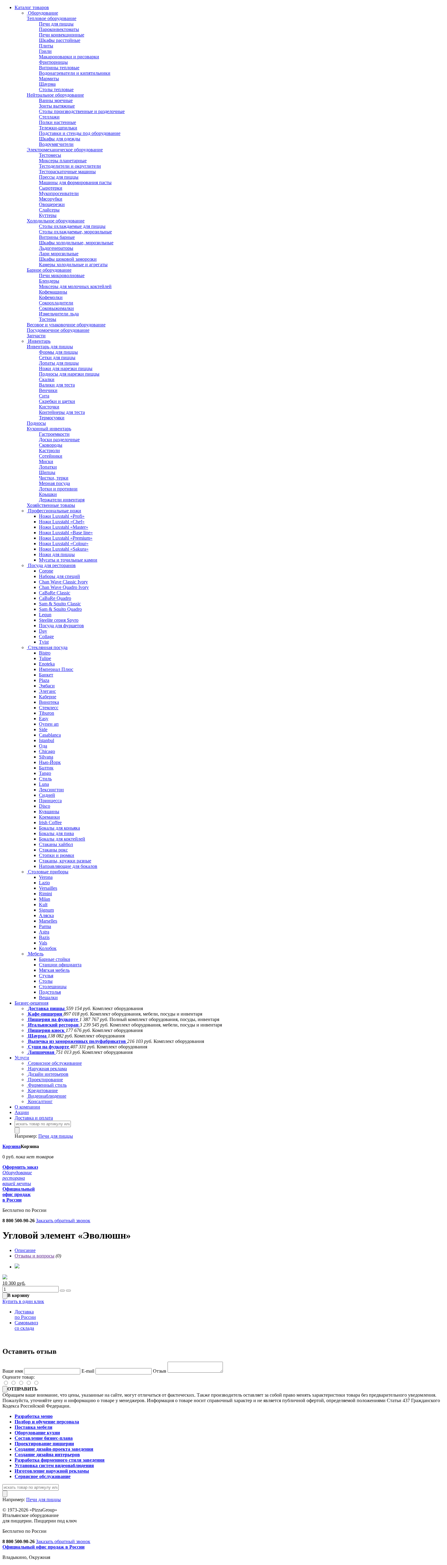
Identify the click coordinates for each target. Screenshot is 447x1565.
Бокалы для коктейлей (62, 838)
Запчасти (36, 335)
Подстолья (50, 992)
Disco (44, 806)
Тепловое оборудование (51, 18)
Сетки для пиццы (57, 357)
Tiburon (46, 713)
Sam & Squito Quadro (60, 609)
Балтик (46, 767)
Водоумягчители (56, 144)
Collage (46, 636)
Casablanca (50, 735)
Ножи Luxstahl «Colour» (63, 543)
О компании (27, 1106)
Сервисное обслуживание (54, 1063)
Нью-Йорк (50, 762)
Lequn (45, 614)
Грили (45, 51)
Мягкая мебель (54, 970)
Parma (45, 926)
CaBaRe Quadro (55, 598)
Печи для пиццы (56, 23)
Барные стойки (54, 959)
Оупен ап (49, 724)
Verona (46, 877)
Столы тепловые (56, 89)
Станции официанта (60, 964)
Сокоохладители (56, 302)
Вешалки (48, 997)
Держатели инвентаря (62, 499)
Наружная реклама (47, 1068)
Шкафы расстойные (59, 40)
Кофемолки (51, 297)
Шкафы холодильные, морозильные (76, 242)
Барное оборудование (49, 270)
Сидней (47, 795)
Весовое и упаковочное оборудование (66, 324)
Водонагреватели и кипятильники (74, 73)
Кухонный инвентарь (49, 428)
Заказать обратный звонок (63, 1220)
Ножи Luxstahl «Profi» (62, 516)
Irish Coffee (50, 822)
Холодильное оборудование (56, 220)
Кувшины (49, 811)
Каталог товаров (32, 7)
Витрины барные (57, 237)
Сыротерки (50, 188)
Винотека (49, 702)
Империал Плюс (56, 669)
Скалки (46, 379)
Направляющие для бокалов (68, 866)
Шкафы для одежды (59, 138)
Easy (43, 718)
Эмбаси (47, 685)
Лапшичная (41, 1052)
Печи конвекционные (61, 34)
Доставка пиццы (46, 1008)
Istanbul (46, 740)
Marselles (48, 921)
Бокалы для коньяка (59, 828)
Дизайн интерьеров (47, 1074)
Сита (44, 395)
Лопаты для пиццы (59, 363)
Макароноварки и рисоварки (69, 56)
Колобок (48, 948)
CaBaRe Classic (54, 592)
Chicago (47, 751)
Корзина (11, 1146)
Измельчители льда (59, 313)
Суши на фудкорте (48, 1046)
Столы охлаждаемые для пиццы (72, 226)
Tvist (44, 642)
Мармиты (49, 78)
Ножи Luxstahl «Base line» (66, 532)
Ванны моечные (56, 100)
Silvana (46, 756)
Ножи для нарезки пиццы (65, 368)
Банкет (46, 674)
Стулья (46, 975)
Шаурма (47, 84)
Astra (44, 931)
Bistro (44, 652)
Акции (22, 1112)
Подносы (36, 423)
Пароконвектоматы (59, 29)
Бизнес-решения (31, 1003)
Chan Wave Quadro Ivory (64, 587)
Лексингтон (51, 789)
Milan (44, 899)
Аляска (46, 915)
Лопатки (48, 467)
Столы (46, 981)
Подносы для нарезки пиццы (69, 374)
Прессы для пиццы (58, 177)
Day (43, 631)
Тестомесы (50, 155)
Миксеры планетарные (63, 160)
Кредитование (42, 1090)
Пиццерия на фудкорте (53, 1019)
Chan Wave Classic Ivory (63, 581)
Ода (43, 745)
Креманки (49, 817)
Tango (45, 773)
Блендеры (49, 281)
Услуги (22, 1057)
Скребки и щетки (57, 401)
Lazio (44, 882)
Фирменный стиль (47, 1085)
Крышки (48, 494)
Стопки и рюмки (56, 855)
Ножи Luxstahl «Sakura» (63, 549)
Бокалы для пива (56, 833)
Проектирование (45, 1079)
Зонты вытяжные (57, 105)
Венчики (48, 390)
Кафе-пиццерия (45, 1013)
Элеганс (47, 691)
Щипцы (47, 472)
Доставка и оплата (34, 1117)
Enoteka (47, 663)
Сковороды (50, 445)
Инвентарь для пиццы (50, 346)
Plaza (44, 680)
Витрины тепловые (59, 67)
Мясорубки (50, 198)
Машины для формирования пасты (75, 182)
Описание (25, 1250)
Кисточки (49, 406)
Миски (46, 461)
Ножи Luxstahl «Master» (63, 527)
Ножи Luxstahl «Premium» (65, 538)
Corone (46, 570)
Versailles (48, 888)
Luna (44, 784)
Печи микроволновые (62, 275)
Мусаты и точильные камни (68, 559)
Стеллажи (49, 116)
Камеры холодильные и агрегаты (73, 264)
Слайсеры (49, 209)
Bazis (44, 937)
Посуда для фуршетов (61, 625)
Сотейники (50, 456)
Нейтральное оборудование (55, 95)
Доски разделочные (59, 439)
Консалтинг (40, 1101)
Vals (43, 942)
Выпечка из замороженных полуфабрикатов (77, 1041)
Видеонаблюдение (46, 1096)
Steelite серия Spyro (58, 620)
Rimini (45, 893)
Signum (46, 910)
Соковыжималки (56, 308)
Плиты (46, 45)
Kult (43, 904)
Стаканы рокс (53, 849)
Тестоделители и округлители (70, 166)
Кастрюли (49, 450)
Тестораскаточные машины (67, 171)
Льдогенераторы (56, 248)
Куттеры (48, 215)
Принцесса (50, 800)
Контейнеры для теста (62, 412)
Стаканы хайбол (56, 844)
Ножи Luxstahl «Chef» (62, 521)
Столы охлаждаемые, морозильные (75, 231)
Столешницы (53, 986)
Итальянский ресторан (53, 1024)
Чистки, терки (53, 477)
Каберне (47, 696)
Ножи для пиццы (57, 554)
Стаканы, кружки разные (65, 860)
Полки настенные (57, 122)
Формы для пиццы (58, 352)
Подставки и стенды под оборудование (79, 133)
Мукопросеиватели (59, 193)
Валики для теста (57, 384)
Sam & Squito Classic (60, 603)
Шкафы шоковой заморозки (68, 259)
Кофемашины (53, 291)
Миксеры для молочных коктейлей (75, 286)
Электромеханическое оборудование (65, 149)
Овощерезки (52, 204)
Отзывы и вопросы (34, 1255)
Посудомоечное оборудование (58, 330)
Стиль (45, 778)
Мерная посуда (54, 483)
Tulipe (45, 658)
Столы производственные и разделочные (82, 111)
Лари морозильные (58, 253)
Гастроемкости (54, 434)
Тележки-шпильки (58, 127)
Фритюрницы (53, 62)
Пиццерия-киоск (46, 1030)
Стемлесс (48, 707)
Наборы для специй (59, 576)
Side (43, 729)
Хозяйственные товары (51, 505)
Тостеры (47, 319)
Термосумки (51, 417)
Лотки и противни (58, 488)
